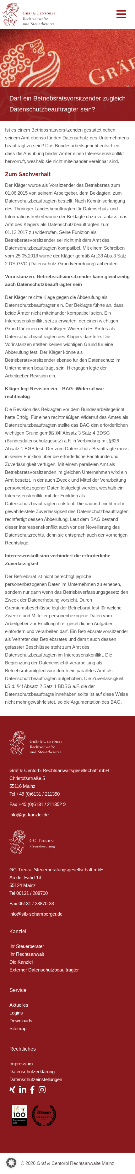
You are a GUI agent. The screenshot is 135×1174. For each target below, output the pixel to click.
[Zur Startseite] (32, 14)
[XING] (14, 1091)
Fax (13, 804)
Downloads (20, 1020)
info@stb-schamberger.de (35, 914)
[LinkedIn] (24, 1091)
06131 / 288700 (32, 893)
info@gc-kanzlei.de (29, 814)
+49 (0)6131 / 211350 (38, 794)
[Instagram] (44, 1091)
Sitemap (17, 1028)
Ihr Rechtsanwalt (26, 954)
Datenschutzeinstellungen (35, 1079)
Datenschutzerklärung (32, 1071)
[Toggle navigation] (121, 14)
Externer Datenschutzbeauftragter (44, 969)
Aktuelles (18, 1005)
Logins (16, 1012)
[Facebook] (34, 1091)
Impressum (21, 1063)
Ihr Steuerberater (26, 946)
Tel (12, 794)
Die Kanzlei (21, 962)
